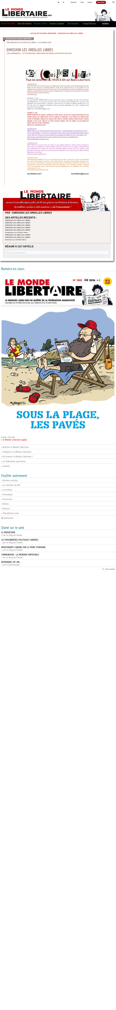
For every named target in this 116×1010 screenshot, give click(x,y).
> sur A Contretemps (10, 563)
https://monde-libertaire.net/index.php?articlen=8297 (47, 53)
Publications (74, 2)
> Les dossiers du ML (10, 485)
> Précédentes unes (10, 513)
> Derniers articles (9, 480)
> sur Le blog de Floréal (19, 541)
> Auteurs (5, 508)
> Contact (5, 466)
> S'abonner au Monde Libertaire (16, 452)
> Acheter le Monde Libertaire (15, 447)
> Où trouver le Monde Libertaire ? (17, 456)
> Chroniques (7, 494)
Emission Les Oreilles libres (15, 240)
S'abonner (89, 2)
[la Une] (58, 2)
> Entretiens (6, 499)
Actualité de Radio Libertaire (43, 33)
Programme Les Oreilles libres (16, 232)
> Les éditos (6, 489)
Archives (105, 24)
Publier (82, 2)
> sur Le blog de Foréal (11, 534)
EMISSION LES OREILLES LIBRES (17, 220)
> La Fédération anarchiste (13, 461)
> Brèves (5, 504)
